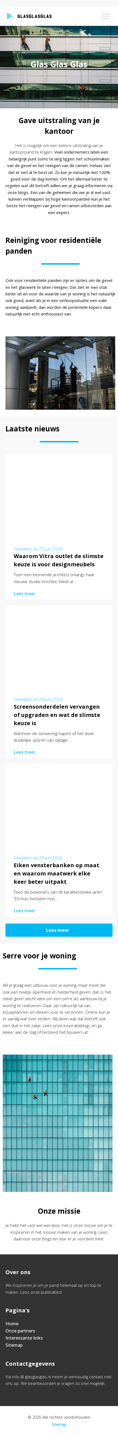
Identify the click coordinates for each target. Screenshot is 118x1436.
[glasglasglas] (29, 16)
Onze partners (20, 1331)
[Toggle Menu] (105, 16)
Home (11, 1324)
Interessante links (24, 1338)
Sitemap (14, 1345)
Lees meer (24, 594)
